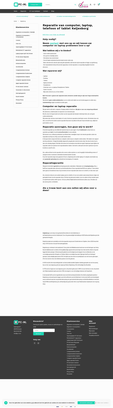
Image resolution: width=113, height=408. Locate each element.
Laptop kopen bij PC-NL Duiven (24, 53)
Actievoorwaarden (21, 63)
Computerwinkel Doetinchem (24, 73)
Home (15, 11)
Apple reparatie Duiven (22, 83)
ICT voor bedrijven (34, 11)
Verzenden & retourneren (23, 90)
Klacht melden (20, 96)
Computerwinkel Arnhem (23, 70)
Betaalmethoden (20, 60)
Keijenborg (23, 21)
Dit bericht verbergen (86, 402)
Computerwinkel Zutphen (23, 76)
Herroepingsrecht (20, 93)
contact (54, 43)
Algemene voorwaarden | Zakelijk (25, 32)
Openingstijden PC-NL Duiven (24, 47)
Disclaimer (19, 103)
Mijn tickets (92, 331)
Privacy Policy (19, 99)
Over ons (18, 43)
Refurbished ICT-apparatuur (23, 50)
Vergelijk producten (94, 335)
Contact (45, 11)
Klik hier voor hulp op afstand (54, 34)
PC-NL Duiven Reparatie (22, 56)
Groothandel (19, 66)
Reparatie (23, 11)
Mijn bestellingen (93, 328)
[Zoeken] (75, 4)
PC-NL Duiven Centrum (22, 86)
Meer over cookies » (103, 402)
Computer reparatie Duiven (23, 80)
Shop (52, 11)
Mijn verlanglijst (93, 333)
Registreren (92, 326)
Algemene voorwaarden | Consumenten (23, 36)
